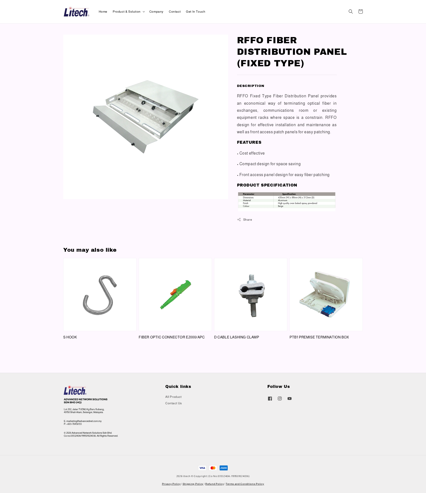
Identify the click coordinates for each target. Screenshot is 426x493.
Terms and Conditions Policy (245, 483)
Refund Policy (214, 483)
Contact (175, 11)
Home (103, 11)
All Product (173, 397)
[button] (351, 11)
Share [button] (247, 219)
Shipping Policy (193, 483)
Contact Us (173, 403)
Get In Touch (195, 11)
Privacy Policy (171, 483)
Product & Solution (127, 11)
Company (156, 11)
